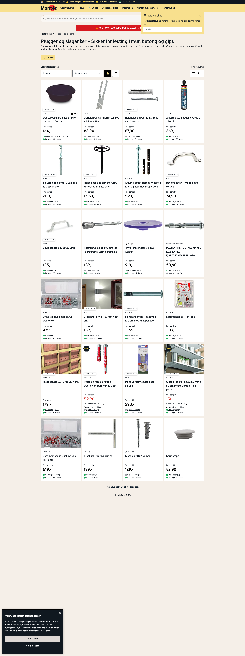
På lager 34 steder (53, 139)
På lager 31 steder (94, 478)
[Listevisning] (115, 73)
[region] (32, 631)
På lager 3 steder (134, 139)
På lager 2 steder (134, 204)
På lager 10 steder (94, 412)
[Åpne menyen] (200, 8)
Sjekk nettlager (92, 136)
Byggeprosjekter (110, 8)
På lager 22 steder (176, 478)
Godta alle (33, 638)
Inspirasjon (127, 8)
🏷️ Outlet (93, 8)
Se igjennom (32, 646)
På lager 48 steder (53, 338)
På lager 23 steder (53, 273)
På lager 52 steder (53, 478)
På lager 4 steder (93, 139)
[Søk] (43, 18)
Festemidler (46, 34)
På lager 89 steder (53, 204)
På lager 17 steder (176, 412)
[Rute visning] (107, 73)
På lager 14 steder (135, 273)
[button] (56, 73)
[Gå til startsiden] (49, 8)
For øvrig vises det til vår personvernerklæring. (30, 631)
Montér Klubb (168, 8)
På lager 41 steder (53, 412)
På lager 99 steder (176, 139)
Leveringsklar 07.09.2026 (138, 270)
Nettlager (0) (174, 270)
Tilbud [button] (81, 8)
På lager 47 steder (94, 204)
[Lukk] (60, 613)
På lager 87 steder (176, 204)
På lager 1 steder (93, 273)
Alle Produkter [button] (67, 8)
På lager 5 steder (134, 412)
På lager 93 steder (94, 338)
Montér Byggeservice (147, 8)
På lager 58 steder (176, 338)
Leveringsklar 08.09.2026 (56, 136)
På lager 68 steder (135, 338)
